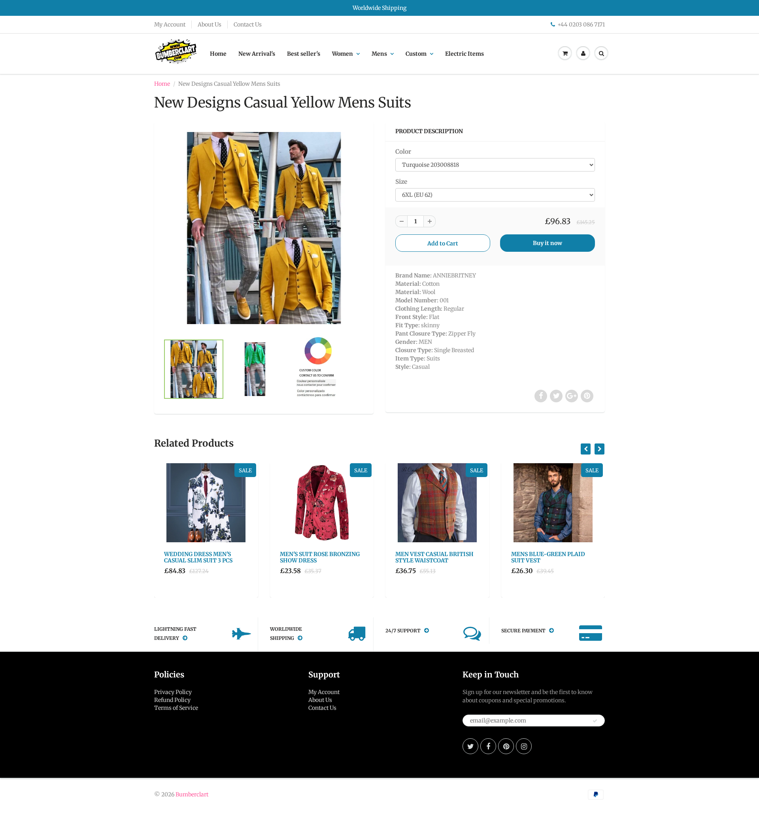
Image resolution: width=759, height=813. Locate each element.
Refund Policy (172, 700)
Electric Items (464, 53)
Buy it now (547, 243)
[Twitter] (470, 746)
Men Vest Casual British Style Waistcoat (434, 557)
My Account (169, 24)
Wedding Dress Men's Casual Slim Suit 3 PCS (198, 557)
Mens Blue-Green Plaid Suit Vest (548, 557)
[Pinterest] (506, 746)
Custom (416, 53)
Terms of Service (176, 707)
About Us (209, 24)
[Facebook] (488, 746)
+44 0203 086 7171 (581, 24)
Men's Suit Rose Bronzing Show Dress (320, 557)
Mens (379, 53)
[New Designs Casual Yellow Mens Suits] (264, 228)
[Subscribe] (595, 721)
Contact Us (248, 24)
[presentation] (586, 449)
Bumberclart (192, 794)
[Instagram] (524, 746)
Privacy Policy (173, 692)
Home (218, 53)
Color (403, 151)
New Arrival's (256, 53)
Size (401, 181)
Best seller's (303, 53)
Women (342, 53)
